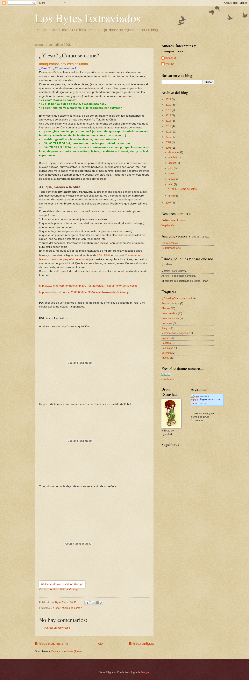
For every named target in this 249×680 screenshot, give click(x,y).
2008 (169, 147)
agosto (172, 162)
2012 (169, 126)
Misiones (203, 403)
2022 (169, 99)
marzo (172, 195)
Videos (165, 357)
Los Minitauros (169, 243)
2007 (169, 202)
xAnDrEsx (103, 255)
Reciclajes (167, 347)
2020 (169, 104)
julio (171, 168)
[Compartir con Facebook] (97, 603)
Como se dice (169, 313)
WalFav (169, 63)
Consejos (166, 323)
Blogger (145, 672)
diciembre (174, 152)
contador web (167, 379)
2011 (169, 131)
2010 (169, 136)
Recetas (166, 342)
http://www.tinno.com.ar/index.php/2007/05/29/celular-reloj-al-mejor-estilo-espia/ (88, 285)
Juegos (165, 328)
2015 (169, 115)
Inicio (99, 643)
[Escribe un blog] (90, 603)
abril (171, 184)
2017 (169, 110)
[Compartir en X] (94, 603)
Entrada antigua (141, 643)
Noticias (166, 338)
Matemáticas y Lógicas (174, 333)
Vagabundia (167, 225)
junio (171, 173)
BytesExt (170, 57)
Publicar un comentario (57, 627)
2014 (169, 120)
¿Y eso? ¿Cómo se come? (66, 607)
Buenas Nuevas (170, 303)
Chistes (165, 308)
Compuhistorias (170, 318)
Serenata (166, 352)
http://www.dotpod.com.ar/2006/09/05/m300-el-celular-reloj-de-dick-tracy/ (84, 292)
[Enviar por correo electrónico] (86, 603)
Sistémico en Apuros (173, 220)
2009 (169, 142)
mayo (171, 179)
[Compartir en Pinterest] (101, 603)
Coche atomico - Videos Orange (59, 589)
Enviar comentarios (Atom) (66, 651)
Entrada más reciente (51, 643)
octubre (173, 157)
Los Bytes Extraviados (88, 18)
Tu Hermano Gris (171, 247)
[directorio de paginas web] (169, 375)
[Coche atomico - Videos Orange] (62, 584)
